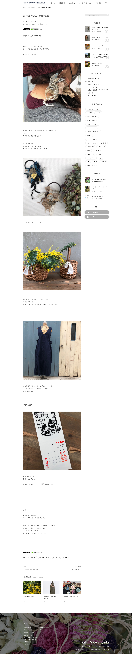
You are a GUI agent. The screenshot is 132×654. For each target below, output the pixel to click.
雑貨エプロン (91, 165)
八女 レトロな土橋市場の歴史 (100, 54)
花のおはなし (92, 81)
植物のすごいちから (94, 84)
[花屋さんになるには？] (87, 64)
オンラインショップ (85, 3)
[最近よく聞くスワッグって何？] (87, 38)
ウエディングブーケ (93, 124)
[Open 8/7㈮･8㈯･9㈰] (87, 197)
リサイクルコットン (93, 139)
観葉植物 (103, 161)
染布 (88, 150)
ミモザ (89, 135)
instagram (97, 212)
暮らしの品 (101, 146)
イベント (99, 112)
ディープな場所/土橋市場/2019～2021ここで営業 (101, 57)
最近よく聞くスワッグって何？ (100, 37)
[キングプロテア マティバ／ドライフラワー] (87, 29)
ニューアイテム (97, 31)
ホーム (53, 3)
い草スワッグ (91, 120)
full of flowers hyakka (94, 109)
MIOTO (33, 557)
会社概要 (41, 627)
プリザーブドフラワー (93, 131)
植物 (99, 154)
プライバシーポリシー (86, 646)
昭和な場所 (90, 146)
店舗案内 (72, 3)
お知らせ (90, 93)
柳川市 (96, 150)
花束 (95, 161)
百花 (65, 557)
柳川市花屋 (90, 154)
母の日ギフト (91, 158)
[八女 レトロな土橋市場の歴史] (87, 55)
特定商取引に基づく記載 (102, 646)
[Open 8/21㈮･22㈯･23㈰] (87, 180)
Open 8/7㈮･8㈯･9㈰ (97, 196)
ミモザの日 (75, 569)
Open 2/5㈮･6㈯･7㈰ (31, 569)
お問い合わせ (42, 630)
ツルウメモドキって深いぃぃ (99, 46)
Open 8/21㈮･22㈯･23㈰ (99, 179)
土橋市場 (57, 557)
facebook (97, 217)
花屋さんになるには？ (98, 63)
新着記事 (62, 3)
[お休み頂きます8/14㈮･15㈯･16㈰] (87, 189)
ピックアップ (43, 24)
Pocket (40, 29)
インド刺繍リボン (92, 116)
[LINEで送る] (35, 29)
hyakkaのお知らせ (30, 24)
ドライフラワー (45, 557)
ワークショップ (91, 143)
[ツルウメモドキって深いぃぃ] (87, 47)
